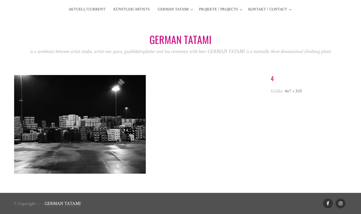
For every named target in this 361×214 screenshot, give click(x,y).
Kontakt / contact (267, 9)
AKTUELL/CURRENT (87, 9)
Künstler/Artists (131, 9)
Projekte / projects (218, 9)
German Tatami (173, 9)
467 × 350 (293, 91)
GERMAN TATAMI (63, 204)
